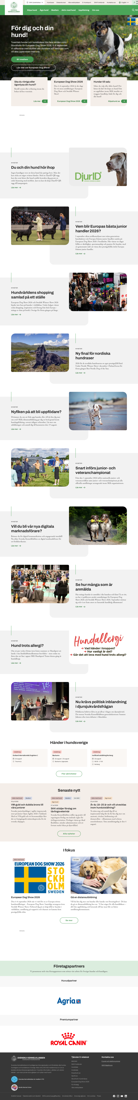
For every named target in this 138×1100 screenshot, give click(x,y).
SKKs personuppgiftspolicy (51, 1096)
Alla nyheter (69, 834)
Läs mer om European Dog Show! (33, 68)
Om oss (95, 10)
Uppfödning (83, 10)
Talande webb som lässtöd (32, 1096)
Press (99, 1096)
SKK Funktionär (99, 2)
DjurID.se (74, 1076)
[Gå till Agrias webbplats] (69, 1001)
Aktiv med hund (69, 10)
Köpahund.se (75, 1073)
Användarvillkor (67, 1096)
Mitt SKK (74, 1061)
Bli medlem (22, 59)
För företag (75, 1084)
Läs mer (14, 188)
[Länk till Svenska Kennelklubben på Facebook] (114, 1096)
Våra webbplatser (74, 2)
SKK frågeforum (107, 1065)
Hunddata (74, 1067)
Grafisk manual (16, 1096)
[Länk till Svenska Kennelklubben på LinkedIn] (126, 1096)
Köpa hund (32, 10)
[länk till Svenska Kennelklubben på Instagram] (118, 1096)
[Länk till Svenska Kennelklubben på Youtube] (122, 1096)
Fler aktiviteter (69, 774)
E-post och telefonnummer (111, 1061)
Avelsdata (74, 1070)
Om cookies (91, 1096)
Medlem (55, 10)
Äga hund (44, 10)
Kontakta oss (111, 2)
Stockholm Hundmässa (79, 1079)
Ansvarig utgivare (80, 1096)
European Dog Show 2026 (80, 1082)
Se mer (69, 920)
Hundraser (50, 2)
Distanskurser (61, 2)
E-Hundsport (86, 2)
